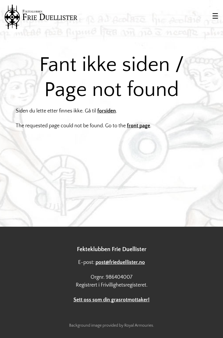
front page (138, 126)
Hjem (41, 17)
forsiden (106, 111)
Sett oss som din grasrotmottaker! (111, 300)
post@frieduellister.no (120, 262)
